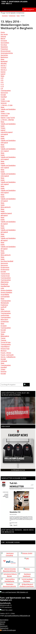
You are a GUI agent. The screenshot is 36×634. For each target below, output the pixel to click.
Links (2, 288)
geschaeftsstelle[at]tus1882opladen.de (17, 616)
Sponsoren (4, 93)
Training (3, 340)
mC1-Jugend (5, 151)
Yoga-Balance (5, 346)
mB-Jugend (4, 142)
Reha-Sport (4, 319)
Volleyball (4, 361)
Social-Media (5, 294)
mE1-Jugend (5, 184)
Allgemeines (5, 282)
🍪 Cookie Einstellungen (8, 630)
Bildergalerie (5, 336)
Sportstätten (5, 43)
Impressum (4, 626)
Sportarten (5, 15)
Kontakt (3, 95)
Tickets (3, 128)
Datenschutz (4, 628)
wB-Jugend (4, 215)
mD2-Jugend (5, 176)
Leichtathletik (5, 296)
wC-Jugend (4, 224)
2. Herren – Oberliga (7, 120)
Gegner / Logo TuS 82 (8, 118)
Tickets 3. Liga (5, 101)
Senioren (4, 103)
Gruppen (4, 326)
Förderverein (5, 267)
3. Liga (3, 99)
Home (3, 32)
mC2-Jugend (5, 159)
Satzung (3, 36)
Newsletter (4, 47)
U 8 (2, 88)
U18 (2, 78)
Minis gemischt (6, 207)
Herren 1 (4, 66)
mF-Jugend (4, 201)
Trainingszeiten (6, 90)
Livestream (4, 115)
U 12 (2, 84)
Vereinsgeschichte (7, 53)
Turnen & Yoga (5, 342)
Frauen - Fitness (6, 353)
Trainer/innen (5, 274)
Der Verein (4, 34)
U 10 (2, 86)
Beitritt (3, 38)
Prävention (4, 49)
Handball (4, 97)
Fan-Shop (4, 45)
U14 (2, 82)
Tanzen (3, 332)
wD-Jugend (4, 232)
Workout (3, 351)
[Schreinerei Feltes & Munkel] (9, 575)
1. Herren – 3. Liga (6, 105)
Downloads (4, 284)
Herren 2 (4, 70)
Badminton (4, 57)
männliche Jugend (6, 132)
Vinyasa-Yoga (5, 349)
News (18, 15)
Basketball (4, 61)
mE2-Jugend (5, 192)
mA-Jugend (4, 134)
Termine (3, 68)
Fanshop (3, 371)
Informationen (5, 311)
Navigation (30, 9)
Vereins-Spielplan (6, 290)
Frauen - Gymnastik (7, 355)
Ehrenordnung (5, 51)
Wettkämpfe (5, 303)
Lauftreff (3, 307)
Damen (3, 72)
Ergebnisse (4, 305)
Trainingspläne (5, 317)
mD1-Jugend (5, 167)
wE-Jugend (4, 240)
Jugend (3, 74)
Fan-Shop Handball (7, 261)
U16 (2, 80)
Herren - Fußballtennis (8, 357)
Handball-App (5, 286)
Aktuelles (4, 63)
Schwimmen (12, 15)
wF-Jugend (4, 249)
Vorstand (4, 41)
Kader (3, 111)
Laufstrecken (5, 315)
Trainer (3, 338)
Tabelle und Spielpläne (8, 109)
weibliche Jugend (6, 213)
